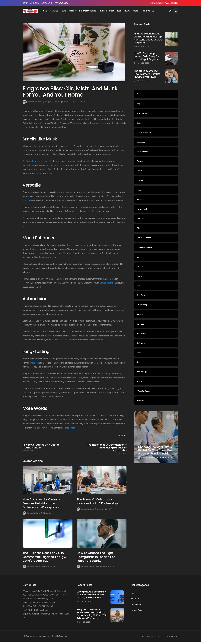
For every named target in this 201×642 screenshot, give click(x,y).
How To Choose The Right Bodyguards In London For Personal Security (96, 557)
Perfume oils (28, 161)
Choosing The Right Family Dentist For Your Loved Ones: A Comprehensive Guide (156, 450)
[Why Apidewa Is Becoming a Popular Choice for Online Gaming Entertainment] (117, 597)
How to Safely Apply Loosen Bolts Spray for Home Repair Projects (146, 56)
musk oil (35, 362)
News (63, 11)
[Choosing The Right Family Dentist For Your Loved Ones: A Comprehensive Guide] (156, 437)
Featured (54, 11)
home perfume (106, 282)
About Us (34, 3)
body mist (27, 200)
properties (70, 427)
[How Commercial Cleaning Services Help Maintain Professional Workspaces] (47, 480)
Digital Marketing (87, 11)
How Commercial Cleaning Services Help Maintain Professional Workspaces (42, 503)
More (135, 11)
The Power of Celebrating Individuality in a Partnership (97, 501)
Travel (127, 11)
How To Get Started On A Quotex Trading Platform (41, 447)
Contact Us (46, 3)
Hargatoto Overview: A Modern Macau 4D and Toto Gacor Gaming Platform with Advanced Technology (92, 614)
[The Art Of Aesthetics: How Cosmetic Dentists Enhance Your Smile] (171, 76)
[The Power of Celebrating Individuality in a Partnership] (101, 480)
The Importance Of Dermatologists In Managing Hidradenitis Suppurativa (106, 448)
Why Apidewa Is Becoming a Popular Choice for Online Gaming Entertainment (91, 594)
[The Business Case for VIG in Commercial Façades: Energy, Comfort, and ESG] (47, 533)
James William (34, 102)
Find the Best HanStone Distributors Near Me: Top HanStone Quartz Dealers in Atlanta (148, 38)
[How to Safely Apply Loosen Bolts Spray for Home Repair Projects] (171, 58)
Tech (119, 11)
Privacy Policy (61, 3)
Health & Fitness (106, 11)
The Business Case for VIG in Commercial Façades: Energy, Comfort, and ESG (44, 557)
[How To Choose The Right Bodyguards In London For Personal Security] (101, 533)
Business (73, 11)
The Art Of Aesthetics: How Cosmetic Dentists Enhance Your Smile (147, 74)
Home (25, 3)
